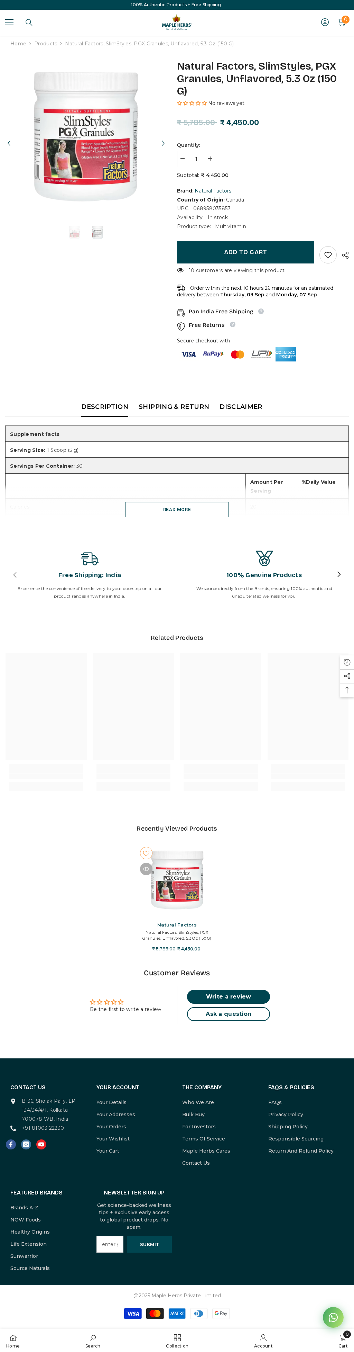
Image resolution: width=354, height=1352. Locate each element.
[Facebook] (11, 1144)
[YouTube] (41, 1144)
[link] (328, 254)
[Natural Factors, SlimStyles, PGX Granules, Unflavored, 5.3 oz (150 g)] (177, 880)
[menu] (9, 22)
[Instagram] (26, 1144)
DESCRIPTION (104, 407)
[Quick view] (146, 869)
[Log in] (325, 22)
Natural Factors (213, 191)
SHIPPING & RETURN (174, 407)
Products (45, 44)
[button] (8, 136)
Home (18, 44)
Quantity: (189, 145)
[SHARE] (343, 255)
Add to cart (245, 252)
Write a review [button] (228, 996)
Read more (177, 509)
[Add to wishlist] (146, 853)
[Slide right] (338, 574)
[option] (86, 137)
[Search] (29, 22)
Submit (149, 1244)
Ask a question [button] (228, 1014)
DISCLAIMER (241, 407)
